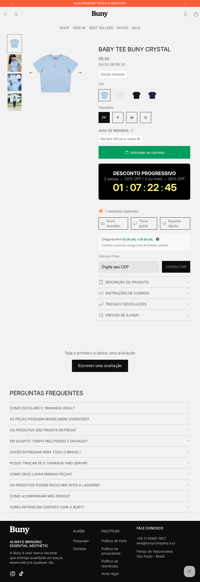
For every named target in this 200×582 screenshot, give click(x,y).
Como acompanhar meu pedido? (40, 496)
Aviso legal (110, 573)
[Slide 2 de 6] (14, 63)
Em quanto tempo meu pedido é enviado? (49, 441)
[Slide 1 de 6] (14, 43)
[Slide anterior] (29, 73)
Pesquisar (81, 541)
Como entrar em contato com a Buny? (47, 507)
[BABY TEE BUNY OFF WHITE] (120, 95)
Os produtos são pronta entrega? (43, 430)
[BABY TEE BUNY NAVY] (152, 95)
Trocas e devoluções (126, 304)
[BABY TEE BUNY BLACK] (136, 95)
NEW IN (79, 28)
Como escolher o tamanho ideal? (42, 408)
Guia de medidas (114, 130)
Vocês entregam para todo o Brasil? (45, 452)
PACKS (122, 28)
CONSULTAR (176, 267)
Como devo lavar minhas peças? (41, 474)
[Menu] (5, 14)
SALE (136, 28)
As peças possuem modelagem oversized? (49, 419)
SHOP (64, 28)
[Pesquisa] (16, 14)
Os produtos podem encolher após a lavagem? (55, 485)
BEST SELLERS (101, 28)
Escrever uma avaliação (100, 366)
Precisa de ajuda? (122, 315)
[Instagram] (13, 574)
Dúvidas (79, 549)
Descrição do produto (127, 282)
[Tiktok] (21, 574)
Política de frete (114, 541)
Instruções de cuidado (127, 293)
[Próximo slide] (81, 73)
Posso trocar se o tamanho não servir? (49, 463)
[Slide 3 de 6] (14, 82)
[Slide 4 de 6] (14, 102)
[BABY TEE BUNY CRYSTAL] (104, 95)
